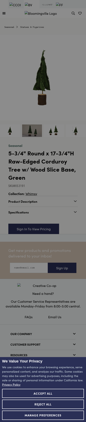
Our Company (21, 334)
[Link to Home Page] (41, 12)
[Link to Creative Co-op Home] (43, 285)
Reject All (43, 404)
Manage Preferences (43, 415)
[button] (4, 13)
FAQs (29, 317)
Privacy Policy (11, 384)
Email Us (54, 317)
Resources (18, 355)
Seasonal (9, 27)
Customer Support (25, 344)
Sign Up (62, 268)
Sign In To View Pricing (34, 229)
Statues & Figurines (32, 27)
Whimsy (31, 193)
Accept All (43, 393)
